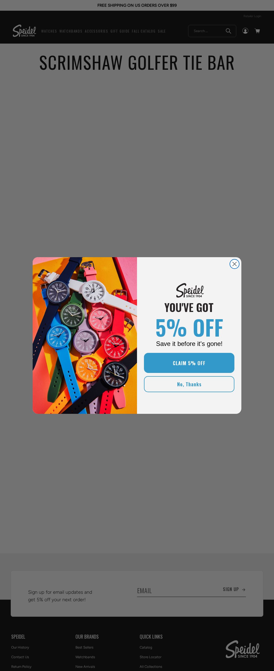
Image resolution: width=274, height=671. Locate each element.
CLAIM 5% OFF (189, 363)
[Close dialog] (234, 264)
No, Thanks (189, 384)
